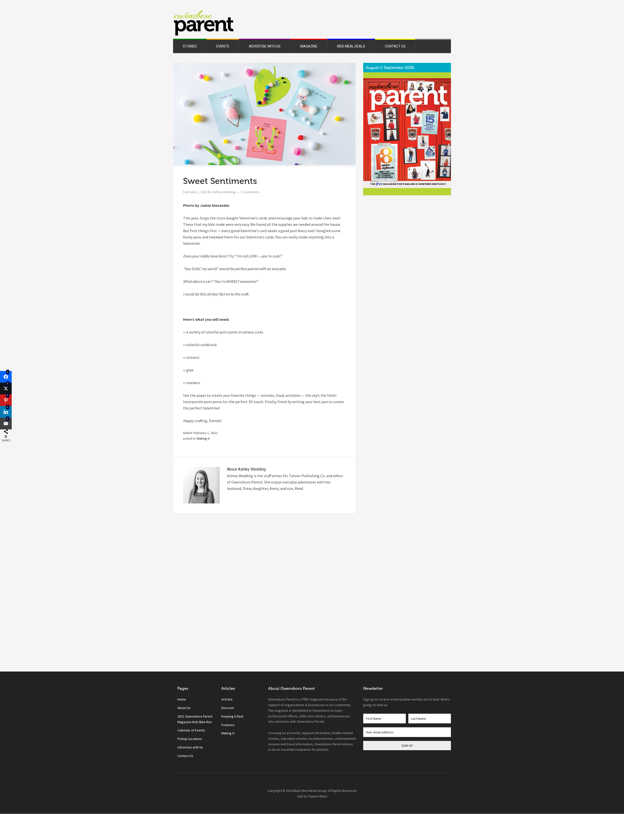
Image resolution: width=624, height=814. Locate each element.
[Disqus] (264, 602)
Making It (203, 438)
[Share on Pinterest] (6, 400)
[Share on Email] (6, 423)
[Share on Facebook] (6, 377)
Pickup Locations (189, 739)
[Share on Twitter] (6, 388)
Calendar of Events (191, 730)
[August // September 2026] (407, 133)
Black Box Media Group (310, 790)
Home (181, 699)
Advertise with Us (190, 747)
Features (227, 725)
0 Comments (250, 192)
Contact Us (185, 756)
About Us (184, 708)
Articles (227, 699)
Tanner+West (317, 796)
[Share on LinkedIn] (6, 412)
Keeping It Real (232, 716)
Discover (227, 708)
